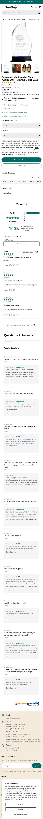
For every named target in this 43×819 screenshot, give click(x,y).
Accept (20, 804)
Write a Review (21, 243)
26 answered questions (9, 85)
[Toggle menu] (3, 7)
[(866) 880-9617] (32, 7)
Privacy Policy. (36, 771)
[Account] (36, 7)
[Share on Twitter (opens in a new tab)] (14, 265)
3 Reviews (15, 221)
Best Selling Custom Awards (16, 19)
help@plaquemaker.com (14, 480)
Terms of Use (26, 771)
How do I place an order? (13, 536)
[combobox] (22, 12)
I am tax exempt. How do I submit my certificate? (21, 359)
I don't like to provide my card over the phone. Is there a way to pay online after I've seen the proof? (21, 465)
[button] (7, 380)
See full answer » (28, 377)
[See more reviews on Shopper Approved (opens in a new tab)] (17, 265)
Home (3, 19)
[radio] (31, 213)
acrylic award (6, 145)
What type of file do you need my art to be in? (20, 501)
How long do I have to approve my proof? (18, 393)
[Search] (39, 13)
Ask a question (22, 85)
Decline (20, 809)
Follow (6, 362)
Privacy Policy (17, 799)
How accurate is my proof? (13, 569)
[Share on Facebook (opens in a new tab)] (10, 265)
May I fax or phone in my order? (15, 603)
